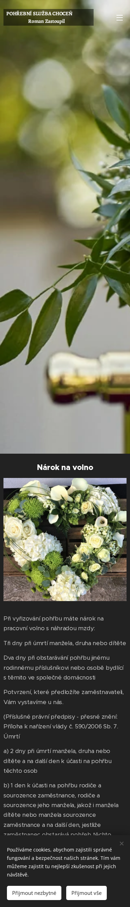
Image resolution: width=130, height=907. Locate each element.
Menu (120, 17)
